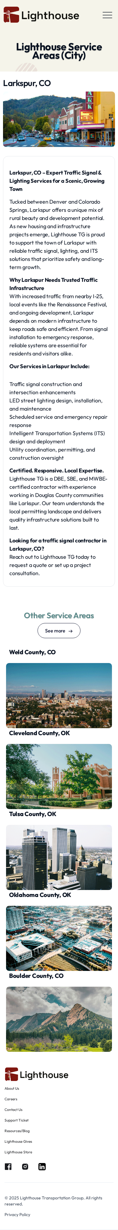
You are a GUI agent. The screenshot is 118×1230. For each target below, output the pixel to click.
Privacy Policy (17, 1214)
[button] (107, 14)
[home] (41, 14)
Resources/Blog (17, 1130)
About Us (12, 1088)
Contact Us (13, 1109)
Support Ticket (16, 1120)
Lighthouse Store (18, 1152)
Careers (11, 1099)
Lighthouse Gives (18, 1141)
